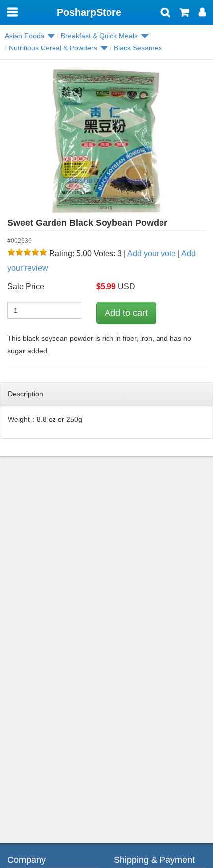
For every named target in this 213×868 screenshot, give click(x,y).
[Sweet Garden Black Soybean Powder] (106, 141)
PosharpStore (89, 12)
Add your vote (151, 253)
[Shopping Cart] (184, 13)
